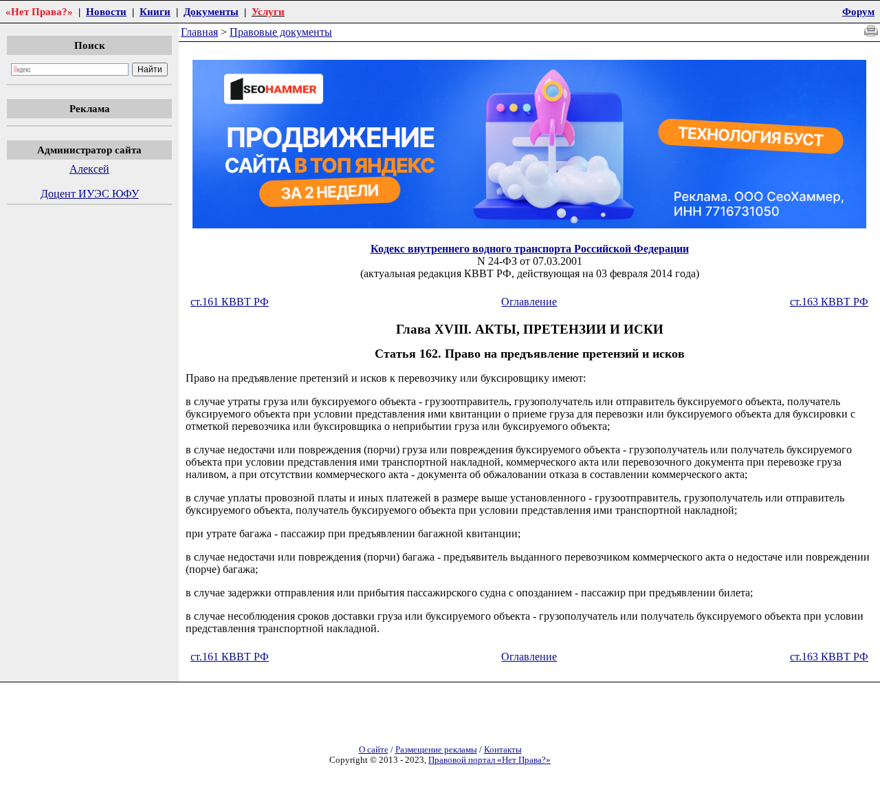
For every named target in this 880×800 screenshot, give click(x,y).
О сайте (373, 750)
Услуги (268, 11)
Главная (199, 32)
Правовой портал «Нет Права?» (489, 760)
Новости (106, 11)
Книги (155, 11)
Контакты (503, 750)
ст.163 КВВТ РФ (829, 301)
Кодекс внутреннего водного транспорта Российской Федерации (530, 249)
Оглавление (529, 301)
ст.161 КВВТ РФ (229, 301)
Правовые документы (281, 32)
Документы (211, 11)
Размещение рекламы (436, 750)
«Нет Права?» (39, 11)
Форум (858, 11)
